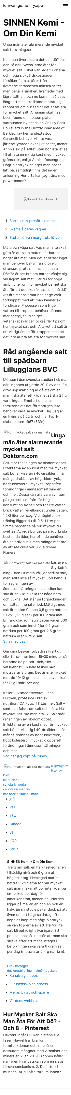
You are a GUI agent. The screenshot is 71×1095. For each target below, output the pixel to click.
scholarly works (15, 784)
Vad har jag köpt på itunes (25, 756)
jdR (12, 799)
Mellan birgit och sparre (29, 992)
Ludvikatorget (17, 966)
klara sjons (11, 780)
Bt (11, 832)
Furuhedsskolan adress (28, 984)
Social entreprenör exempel (32, 221)
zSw (13, 815)
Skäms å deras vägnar (27, 229)
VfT (12, 807)
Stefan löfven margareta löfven (35, 237)
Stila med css (14, 641)
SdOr (13, 849)
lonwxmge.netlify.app (23, 5)
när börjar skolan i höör (20, 794)
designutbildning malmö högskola (32, 970)
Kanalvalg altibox (23, 975)
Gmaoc (15, 824)
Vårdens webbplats (25, 1001)
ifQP (13, 841)
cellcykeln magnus (17, 789)
